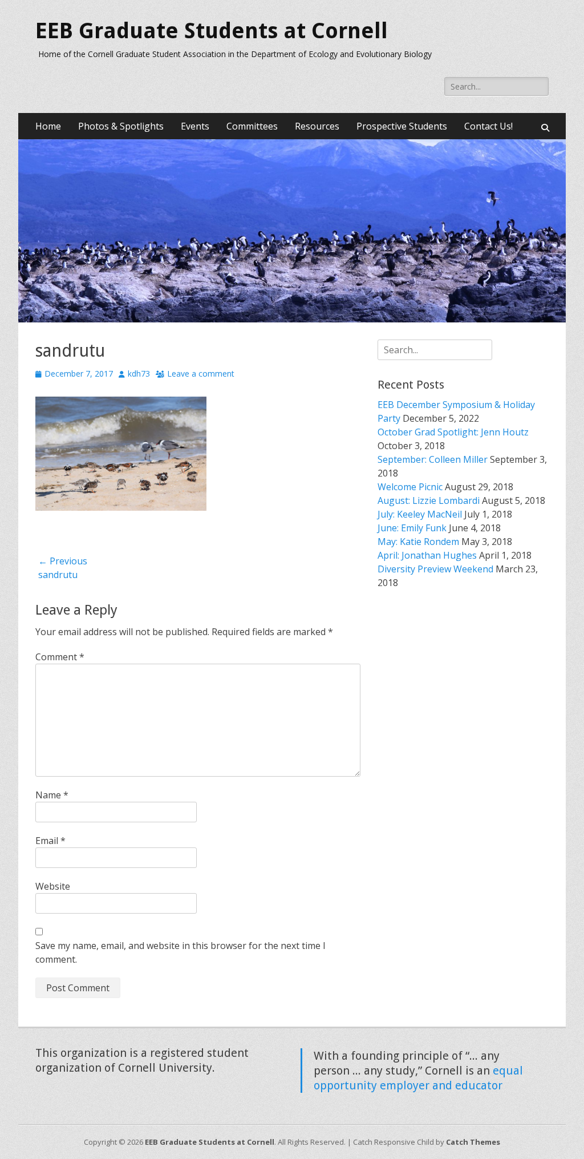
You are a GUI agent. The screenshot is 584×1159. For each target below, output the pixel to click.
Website (52, 886)
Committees (252, 126)
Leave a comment (200, 373)
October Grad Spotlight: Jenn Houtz (453, 432)
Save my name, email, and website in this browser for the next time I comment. (180, 952)
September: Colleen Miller (433, 459)
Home (48, 126)
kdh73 (139, 373)
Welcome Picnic (410, 486)
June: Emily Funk (412, 528)
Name (51, 795)
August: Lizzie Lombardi (429, 500)
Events (195, 126)
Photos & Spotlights (121, 126)
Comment (59, 657)
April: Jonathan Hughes (427, 555)
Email (50, 840)
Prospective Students (401, 126)
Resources (317, 126)
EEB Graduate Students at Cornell (211, 30)
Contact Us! (488, 126)
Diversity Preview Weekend (435, 569)
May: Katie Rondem (418, 541)
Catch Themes (473, 1142)
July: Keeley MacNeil (420, 514)
